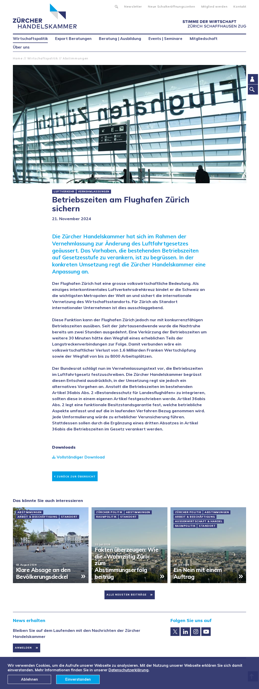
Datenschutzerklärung (128, 670)
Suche (116, 6)
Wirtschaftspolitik (42, 58)
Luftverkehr (64, 191)
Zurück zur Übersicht (75, 475)
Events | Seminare (165, 38)
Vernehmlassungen (94, 191)
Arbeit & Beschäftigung (37, 516)
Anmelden (23, 647)
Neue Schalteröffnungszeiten (171, 6)
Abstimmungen (76, 58)
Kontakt (239, 6)
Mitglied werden (214, 6)
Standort (69, 516)
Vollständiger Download (81, 457)
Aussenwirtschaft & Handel (199, 521)
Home (18, 58)
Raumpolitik (106, 516)
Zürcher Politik (109, 512)
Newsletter (133, 6)
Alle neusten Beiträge (126, 594)
